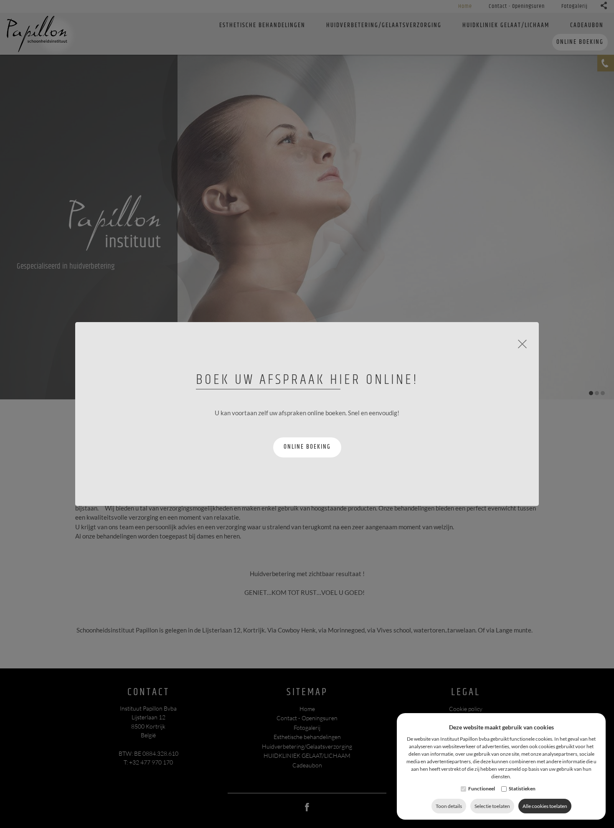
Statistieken (522, 788)
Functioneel (481, 788)
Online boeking (307, 447)
